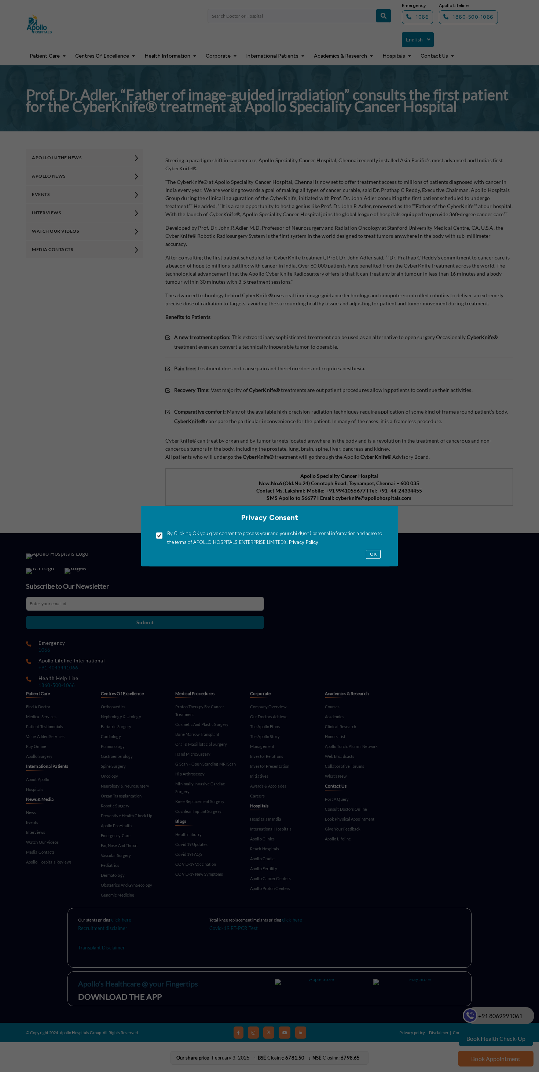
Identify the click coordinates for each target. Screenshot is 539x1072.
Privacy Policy (303, 542)
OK (373, 554)
